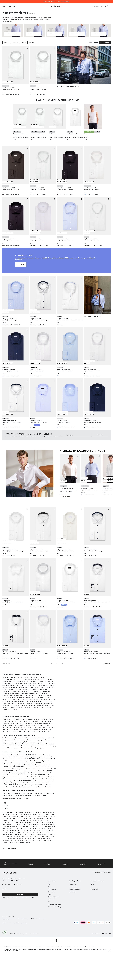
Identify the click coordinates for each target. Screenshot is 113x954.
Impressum (25, 934)
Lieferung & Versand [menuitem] (53, 889)
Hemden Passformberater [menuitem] (75, 886)
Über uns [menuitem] (92, 884)
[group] (22, 122)
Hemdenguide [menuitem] (72, 884)
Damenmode (8, 884)
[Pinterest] (110, 933)
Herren (9, 848)
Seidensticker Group (97, 881)
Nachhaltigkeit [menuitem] (94, 889)
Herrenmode (19, 884)
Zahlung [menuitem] (50, 894)
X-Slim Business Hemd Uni (90, 188)
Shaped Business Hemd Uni (37, 87)
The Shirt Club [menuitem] (51, 899)
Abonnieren (100, 434)
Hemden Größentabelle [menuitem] (75, 889)
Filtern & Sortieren (104, 42)
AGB (11, 934)
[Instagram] (106, 933)
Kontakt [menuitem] (50, 902)
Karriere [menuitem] (92, 886)
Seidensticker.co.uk (34, 934)
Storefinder (97, 872)
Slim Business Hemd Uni (8, 87)
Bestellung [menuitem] (50, 886)
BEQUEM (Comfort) (98, 34)
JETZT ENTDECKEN (20, 264)
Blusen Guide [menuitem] (72, 891)
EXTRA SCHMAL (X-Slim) (12, 34)
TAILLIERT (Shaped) (55, 34)
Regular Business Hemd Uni (37, 188)
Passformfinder (29, 836)
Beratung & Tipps (75, 881)
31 (62, 663)
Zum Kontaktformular (9, 923)
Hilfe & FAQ (52, 881)
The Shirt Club (107, 872)
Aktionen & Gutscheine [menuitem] (54, 897)
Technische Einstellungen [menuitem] (54, 904)
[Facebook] (103, 933)
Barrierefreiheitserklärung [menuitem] (54, 907)
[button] (104, 120)
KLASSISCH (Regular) (76, 34)
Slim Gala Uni (6, 600)
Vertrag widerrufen (23, 923)
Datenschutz (17, 934)
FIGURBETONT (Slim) (33, 34)
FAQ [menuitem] (49, 884)
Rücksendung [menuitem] (51, 891)
